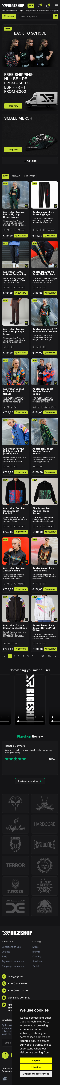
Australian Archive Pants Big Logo (43, 213)
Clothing (36, 956)
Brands (36, 951)
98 (42, 656)
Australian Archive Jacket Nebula (13, 569)
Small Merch (38, 961)
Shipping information (13, 966)
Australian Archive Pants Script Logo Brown (13, 331)
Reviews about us (28, 781)
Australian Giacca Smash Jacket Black (15, 626)
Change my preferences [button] (36, 1073)
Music (35, 946)
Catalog (31, 160)
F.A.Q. (4, 956)
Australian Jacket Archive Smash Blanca (42, 451)
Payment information (13, 961)
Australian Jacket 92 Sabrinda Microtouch (44, 330)
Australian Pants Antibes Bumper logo (15, 273)
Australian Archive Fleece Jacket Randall (13, 511)
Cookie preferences (12, 1071)
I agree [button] (36, 1060)
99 (49, 656)
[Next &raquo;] (55, 656)
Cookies (6, 951)
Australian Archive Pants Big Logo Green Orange (13, 214)
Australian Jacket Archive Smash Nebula (13, 391)
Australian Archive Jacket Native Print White (43, 628)
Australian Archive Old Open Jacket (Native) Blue (13, 451)
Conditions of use (11, 946)
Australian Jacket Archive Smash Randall (42, 391)
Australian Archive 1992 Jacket (43, 569)
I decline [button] (36, 1067)
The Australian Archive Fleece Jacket (41, 511)
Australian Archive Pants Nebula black (43, 273)
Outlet (35, 966)
